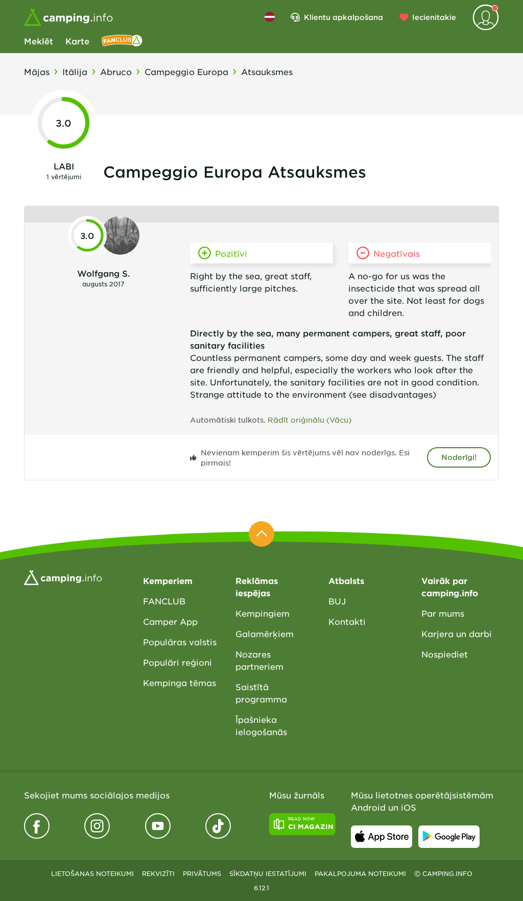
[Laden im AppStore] (381, 836)
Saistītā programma (261, 692)
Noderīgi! (459, 457)
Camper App (170, 621)
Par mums (442, 613)
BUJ (337, 601)
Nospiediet (444, 654)
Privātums (202, 873)
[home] (63, 576)
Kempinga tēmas (179, 682)
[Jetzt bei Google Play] (449, 836)
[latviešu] (269, 17)
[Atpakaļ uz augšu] (261, 534)
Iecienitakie (434, 17)
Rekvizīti (158, 873)
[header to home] (68, 17)
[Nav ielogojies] (485, 17)
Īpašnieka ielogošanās (261, 725)
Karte (77, 41)
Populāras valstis (180, 642)
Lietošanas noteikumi (92, 873)
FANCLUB (164, 601)
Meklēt (38, 41)
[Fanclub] (122, 41)
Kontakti (347, 621)
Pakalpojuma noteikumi (360, 873)
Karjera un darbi (456, 633)
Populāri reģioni (177, 662)
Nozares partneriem (259, 660)
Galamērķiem (264, 633)
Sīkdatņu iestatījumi (267, 873)
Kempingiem (262, 613)
